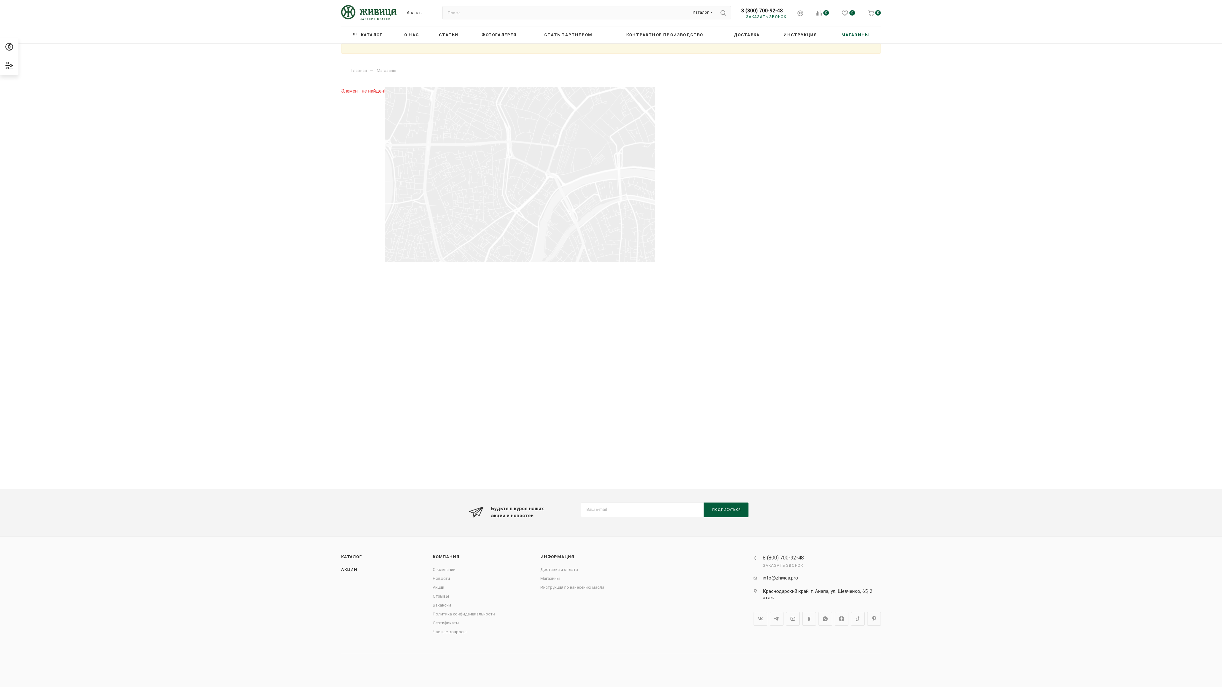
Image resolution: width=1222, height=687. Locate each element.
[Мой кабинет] (800, 14)
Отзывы (441, 596)
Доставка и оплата (559, 569)
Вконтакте (760, 619)
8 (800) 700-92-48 (762, 11)
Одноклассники (809, 619)
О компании (444, 569)
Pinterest (874, 619)
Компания (446, 556)
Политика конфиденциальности (464, 614)
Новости (441, 578)
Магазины (550, 578)
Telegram (776, 619)
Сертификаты (446, 623)
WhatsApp (825, 619)
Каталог (351, 556)
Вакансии (442, 605)
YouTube (793, 619)
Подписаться (726, 510)
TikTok (858, 619)
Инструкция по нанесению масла (572, 587)
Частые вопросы (450, 631)
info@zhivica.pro (780, 578)
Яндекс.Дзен (841, 619)
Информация (557, 556)
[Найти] (723, 12)
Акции (349, 569)
